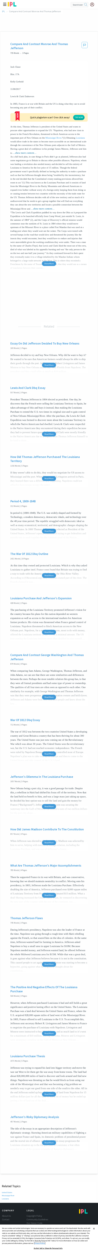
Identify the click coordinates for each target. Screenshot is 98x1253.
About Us (6, 1216)
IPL (3, 11)
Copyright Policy (34, 1216)
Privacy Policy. (39, 1243)
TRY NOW (79, 117)
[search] (85, 4)
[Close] (94, 1228)
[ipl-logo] (12, 5)
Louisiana (80, 138)
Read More (48, 365)
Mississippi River (53, 138)
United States (7, 1192)
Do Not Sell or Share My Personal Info (48, 1248)
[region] (49, 1239)
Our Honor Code (34, 1223)
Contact (5, 1219)
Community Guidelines (37, 1219)
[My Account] (93, 4)
